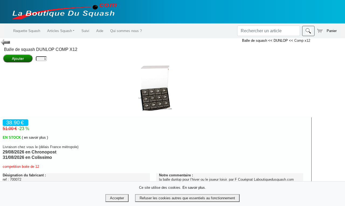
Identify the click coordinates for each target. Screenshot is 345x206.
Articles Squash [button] (59, 31)
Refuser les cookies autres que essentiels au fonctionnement (187, 198)
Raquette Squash (26, 31)
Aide (99, 31)
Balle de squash (255, 41)
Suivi (85, 31)
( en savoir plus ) (35, 137)
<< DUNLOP (278, 41)
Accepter (117, 198)
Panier (332, 31)
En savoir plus (193, 188)
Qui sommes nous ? (126, 31)
